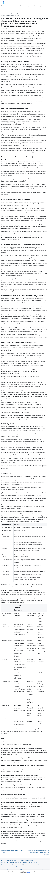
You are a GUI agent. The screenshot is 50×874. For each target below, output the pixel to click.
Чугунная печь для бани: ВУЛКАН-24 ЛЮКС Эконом (12, 850)
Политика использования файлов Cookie (11, 862)
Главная (3, 12)
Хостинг (16, 869)
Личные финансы (5, 6)
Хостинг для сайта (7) (38, 869)
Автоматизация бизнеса (7, 869)
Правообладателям (5, 864)
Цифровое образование (25, 869)
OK (28, 872)
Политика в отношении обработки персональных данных (19, 860)
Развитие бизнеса (5, 8)
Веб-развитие (15, 6)
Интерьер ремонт (35, 866)
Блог (2, 860)
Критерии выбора (32, 6)
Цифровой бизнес (42, 6)
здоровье (10, 380)
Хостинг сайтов (25, 866)
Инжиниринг (23, 6)
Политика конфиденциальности (30, 862)
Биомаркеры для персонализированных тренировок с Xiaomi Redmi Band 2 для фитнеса (38, 851)
